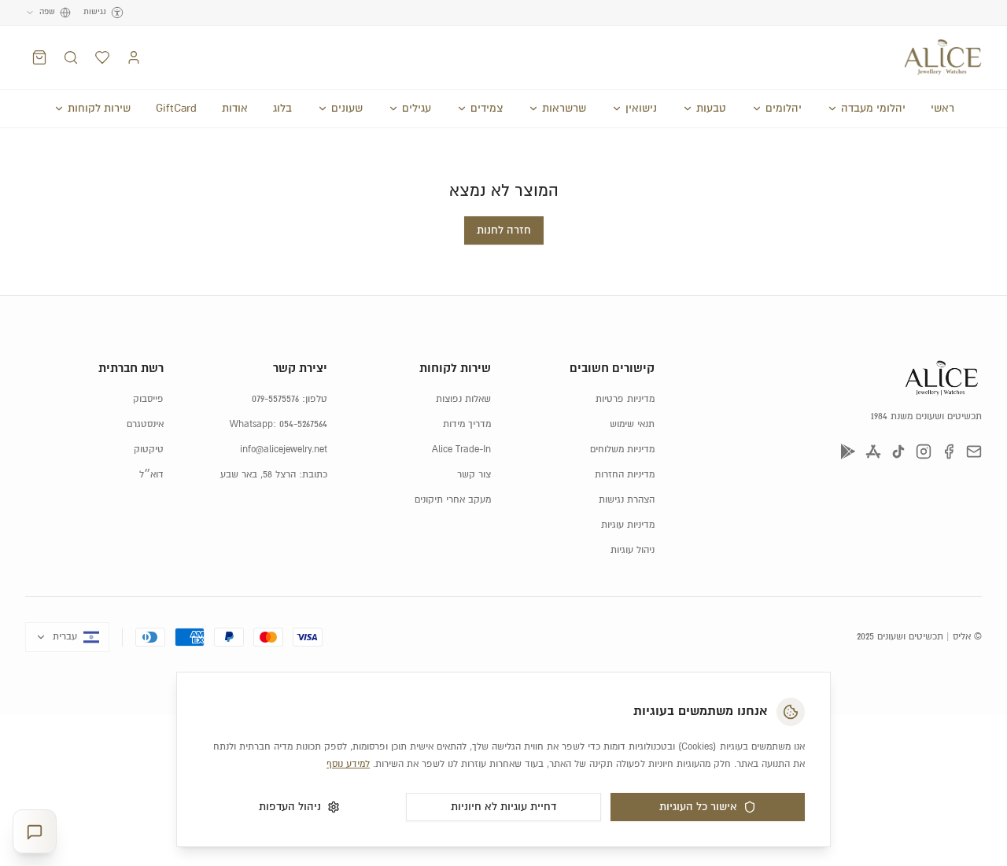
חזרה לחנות (504, 230)
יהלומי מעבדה (873, 108)
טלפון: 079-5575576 (289, 399)
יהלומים (783, 108)
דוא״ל (151, 474)
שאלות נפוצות (463, 399)
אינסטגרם (145, 424)
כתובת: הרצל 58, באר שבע (273, 474)
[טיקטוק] (898, 451)
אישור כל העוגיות (698, 807)
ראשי (942, 108)
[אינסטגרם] (923, 451)
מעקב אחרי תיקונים (453, 500)
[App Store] (873, 451)
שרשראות (564, 108)
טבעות (711, 108)
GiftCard (176, 108)
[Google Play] (848, 451)
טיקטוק (149, 449)
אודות (235, 108)
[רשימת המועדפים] (102, 57)
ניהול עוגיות (632, 550)
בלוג (282, 108)
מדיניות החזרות (625, 474)
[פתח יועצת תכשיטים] (34, 832)
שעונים (347, 108)
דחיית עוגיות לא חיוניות (503, 807)
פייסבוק (148, 399)
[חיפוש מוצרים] (71, 57)
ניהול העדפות (290, 807)
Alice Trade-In (461, 449)
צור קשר (474, 474)
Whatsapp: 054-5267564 (278, 424)
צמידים (486, 108)
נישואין (641, 108)
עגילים (416, 108)
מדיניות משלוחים (622, 449)
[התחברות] (134, 57)
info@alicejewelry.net (283, 449)
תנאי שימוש (632, 424)
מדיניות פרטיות (625, 399)
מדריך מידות (467, 424)
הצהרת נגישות (627, 500)
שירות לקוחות (99, 108)
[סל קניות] (39, 57)
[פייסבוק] (949, 451)
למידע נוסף (348, 764)
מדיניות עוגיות (628, 525)
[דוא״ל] (974, 451)
